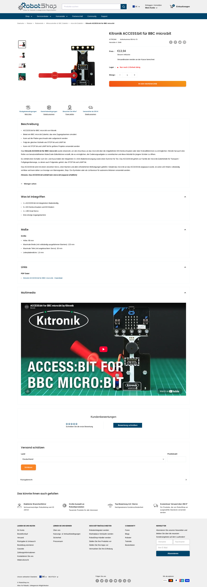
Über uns (56, 530)
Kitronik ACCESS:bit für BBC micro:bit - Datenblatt (42, 278)
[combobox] (91, 6)
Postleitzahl (172, 454)
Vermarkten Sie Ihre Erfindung (101, 549)
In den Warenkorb (147, 84)
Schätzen (28, 467)
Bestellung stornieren (25, 545)
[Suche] (124, 6)
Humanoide (60, 16)
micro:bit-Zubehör (77, 23)
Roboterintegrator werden (99, 530)
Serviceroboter (43, 16)
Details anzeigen (49, 114)
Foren (127, 530)
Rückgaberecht (26, 480)
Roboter (29, 23)
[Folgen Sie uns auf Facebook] (97, 580)
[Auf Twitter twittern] (180, 42)
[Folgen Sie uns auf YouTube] (115, 580)
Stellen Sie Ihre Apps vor (98, 545)
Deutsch (52, 577)
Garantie (20, 549)
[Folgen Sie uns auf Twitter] (102, 580)
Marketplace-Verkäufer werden (101, 534)
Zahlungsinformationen (26, 552)
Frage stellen (70, 114)
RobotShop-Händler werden (100, 538)
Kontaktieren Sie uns (25, 556)
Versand (20, 538)
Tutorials (128, 541)
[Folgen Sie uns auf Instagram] (106, 580)
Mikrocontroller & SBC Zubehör (57, 23)
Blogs (127, 534)
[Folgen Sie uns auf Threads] (129, 580)
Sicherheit (57, 538)
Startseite (20, 23)
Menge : (112, 75)
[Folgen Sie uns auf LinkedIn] (124, 580)
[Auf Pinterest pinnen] (175, 42)
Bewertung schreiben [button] (128, 425)
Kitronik (113, 39)
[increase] (134, 74)
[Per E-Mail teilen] (184, 42)
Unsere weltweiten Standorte (27, 577)
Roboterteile (39, 23)
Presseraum (58, 541)
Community (92, 16)
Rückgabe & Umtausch (26, 541)
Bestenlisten (130, 545)
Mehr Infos (28, 114)
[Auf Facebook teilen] (170, 42)
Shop (27, 16)
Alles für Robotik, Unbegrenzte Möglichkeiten (33, 585)
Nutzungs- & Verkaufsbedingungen (66, 534)
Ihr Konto (20, 530)
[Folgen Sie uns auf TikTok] (120, 580)
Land (23, 454)
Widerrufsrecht (23, 560)
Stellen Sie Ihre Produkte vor (100, 541)
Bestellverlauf (22, 534)
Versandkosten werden (126, 59)
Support (104, 16)
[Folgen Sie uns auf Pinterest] (111, 580)
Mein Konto (150, 8)
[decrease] (119, 74)
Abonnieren (173, 553)
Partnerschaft (77, 16)
